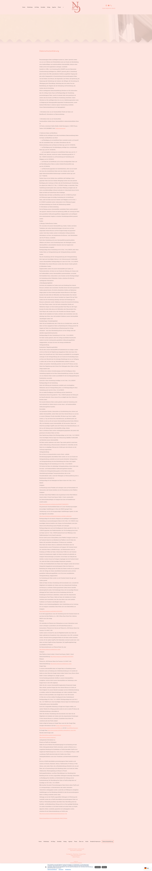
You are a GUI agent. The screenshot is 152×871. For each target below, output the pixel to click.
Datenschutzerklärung (52, 869)
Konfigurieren (68, 869)
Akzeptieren (97, 867)
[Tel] (111, 5)
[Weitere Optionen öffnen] (63, 7)
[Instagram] (106, 5)
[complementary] (147, 868)
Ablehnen (104, 867)
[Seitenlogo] (76, 7)
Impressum (61, 869)
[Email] (108, 5)
